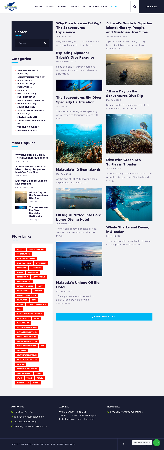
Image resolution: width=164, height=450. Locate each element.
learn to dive (39, 277)
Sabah (36, 318)
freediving (36, 268)
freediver (21, 268)
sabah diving (23, 323)
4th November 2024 (66, 62)
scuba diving (24, 107)
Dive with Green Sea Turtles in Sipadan (123, 162)
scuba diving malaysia (27, 341)
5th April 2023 (113, 236)
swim (19, 378)
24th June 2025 (63, 36)
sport (38, 373)
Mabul (40, 286)
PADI (19, 309)
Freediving (23, 87)
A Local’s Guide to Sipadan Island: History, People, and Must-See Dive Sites (129, 27)
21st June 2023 (113, 100)
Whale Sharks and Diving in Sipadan (128, 229)
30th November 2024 (116, 36)
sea (42, 346)
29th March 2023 (64, 224)
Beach (20, 74)
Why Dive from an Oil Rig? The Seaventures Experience (78, 27)
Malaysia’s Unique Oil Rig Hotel (78, 284)
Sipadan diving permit (27, 369)
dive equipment (24, 263)
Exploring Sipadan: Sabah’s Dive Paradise (75, 55)
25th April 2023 (113, 168)
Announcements (26, 70)
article (20, 249)
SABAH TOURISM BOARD (27, 328)
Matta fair (22, 300)
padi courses (23, 318)
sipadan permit (24, 373)
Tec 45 (29, 378)
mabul (20, 90)
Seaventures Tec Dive (27, 360)
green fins (33, 272)
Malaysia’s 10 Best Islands (78, 170)
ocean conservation (37, 305)
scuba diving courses (27, 332)
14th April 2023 (63, 174)
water (36, 383)
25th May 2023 (63, 106)
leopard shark (24, 282)
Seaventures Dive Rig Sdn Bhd (28, 444)
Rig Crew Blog (25, 104)
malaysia (38, 291)
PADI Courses (24, 94)
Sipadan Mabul (25, 117)
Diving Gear (23, 80)
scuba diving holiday (26, 337)
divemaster (41, 263)
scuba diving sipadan (26, 346)
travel (40, 378)
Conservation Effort (29, 77)
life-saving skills (25, 286)
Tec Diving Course (27, 127)
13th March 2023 (64, 291)
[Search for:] (32, 42)
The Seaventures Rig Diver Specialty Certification (79, 99)
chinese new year (36, 249)
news (34, 300)
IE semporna (22, 277)
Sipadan (20, 364)
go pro (20, 272)
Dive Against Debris (26, 259)
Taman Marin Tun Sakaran (32, 120)
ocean (20, 305)
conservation (23, 254)
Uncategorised (25, 130)
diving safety (24, 84)
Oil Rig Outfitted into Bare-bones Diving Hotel (79, 217)
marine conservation (26, 295)
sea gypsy (21, 351)
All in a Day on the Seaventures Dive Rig (124, 93)
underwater (23, 383)
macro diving (23, 291)
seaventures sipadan (27, 355)
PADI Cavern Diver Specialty (29, 314)
